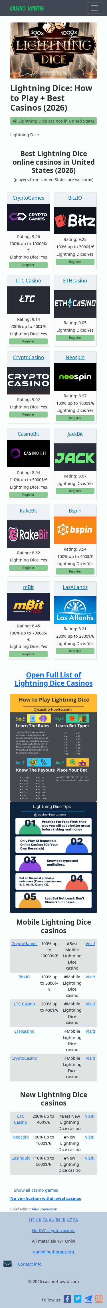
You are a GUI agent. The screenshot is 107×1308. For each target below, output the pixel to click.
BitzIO (75, 198)
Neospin (75, 357)
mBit (28, 587)
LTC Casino (28, 280)
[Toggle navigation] (94, 8)
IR (63, 1219)
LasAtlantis (75, 587)
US (32, 1219)
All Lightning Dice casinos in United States (54, 121)
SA (75, 1219)
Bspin (75, 510)
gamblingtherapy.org (53, 1252)
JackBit (75, 434)
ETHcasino (75, 280)
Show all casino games (36, 1190)
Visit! (90, 943)
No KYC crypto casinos (53, 1230)
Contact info (30, 1264)
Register (28, 265)
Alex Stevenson (44, 1209)
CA (45, 1219)
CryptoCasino (28, 357)
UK (38, 1219)
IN (58, 1219)
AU (51, 1219)
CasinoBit (28, 434)
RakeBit (28, 510)
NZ (69, 1219)
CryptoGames (28, 198)
